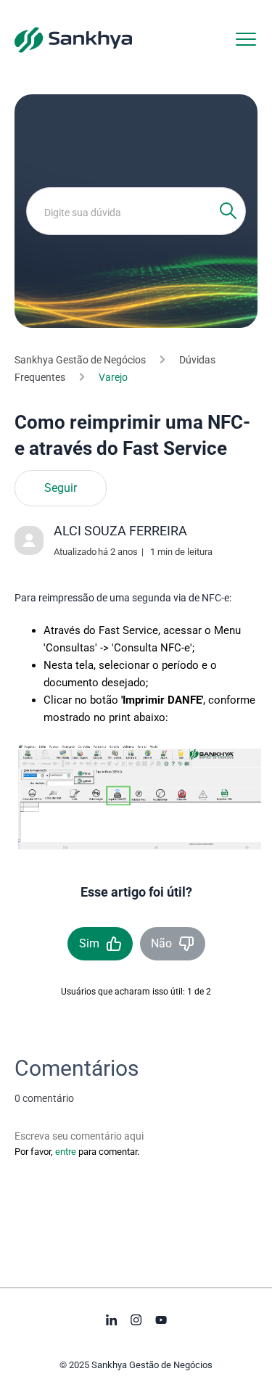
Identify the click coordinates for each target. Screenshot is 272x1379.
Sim (89, 943)
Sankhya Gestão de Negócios (80, 360)
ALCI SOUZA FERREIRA (120, 530)
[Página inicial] (73, 39)
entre (65, 1151)
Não (161, 943)
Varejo (113, 377)
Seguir (60, 488)
